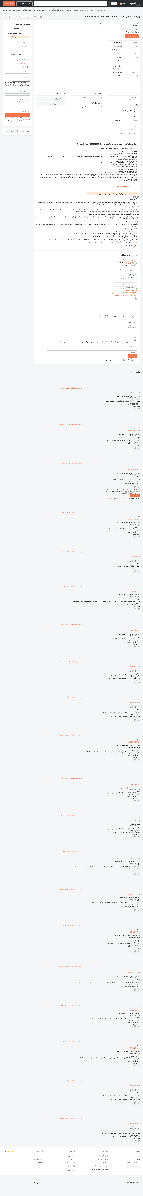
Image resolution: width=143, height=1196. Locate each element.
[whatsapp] (136, 281)
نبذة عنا (138, 1156)
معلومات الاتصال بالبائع (133, 1162)
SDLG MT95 (135, 591)
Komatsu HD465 (134, 703)
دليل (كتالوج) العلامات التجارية (99, 1169)
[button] (40, 16)
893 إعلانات (126, 263)
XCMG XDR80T (134, 631)
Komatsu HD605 (134, 1086)
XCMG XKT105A (134, 742)
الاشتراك (135, 496)
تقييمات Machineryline (101, 1166)
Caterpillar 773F (134, 667)
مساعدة (138, 1159)
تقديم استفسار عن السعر (129, 29)
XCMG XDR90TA (134, 431)
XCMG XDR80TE (134, 470)
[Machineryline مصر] (130, 3)
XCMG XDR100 (134, 1048)
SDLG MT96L (135, 557)
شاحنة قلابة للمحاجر (116, 50)
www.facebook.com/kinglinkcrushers (126, 295)
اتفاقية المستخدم (106, 359)
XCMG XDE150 (134, 393)
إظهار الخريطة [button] (104, 315)
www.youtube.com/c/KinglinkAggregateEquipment (122, 293)
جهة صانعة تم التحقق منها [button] (126, 262)
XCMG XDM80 (135, 821)
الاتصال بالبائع (132, 36)
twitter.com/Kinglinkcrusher (129, 292)
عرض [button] (123, 278)
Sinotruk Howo (117, 42)
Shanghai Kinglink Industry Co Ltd (127, 260)
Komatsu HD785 (134, 1123)
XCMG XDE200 (134, 858)
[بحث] (105, 3)
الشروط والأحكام (103, 1156)
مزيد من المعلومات (24, 63)
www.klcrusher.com (131, 290)
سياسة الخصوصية (117, 359)
